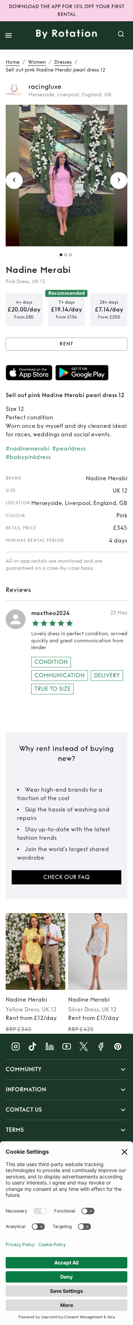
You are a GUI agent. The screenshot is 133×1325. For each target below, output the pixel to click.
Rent (67, 344)
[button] (66, 1069)
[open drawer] (8, 35)
